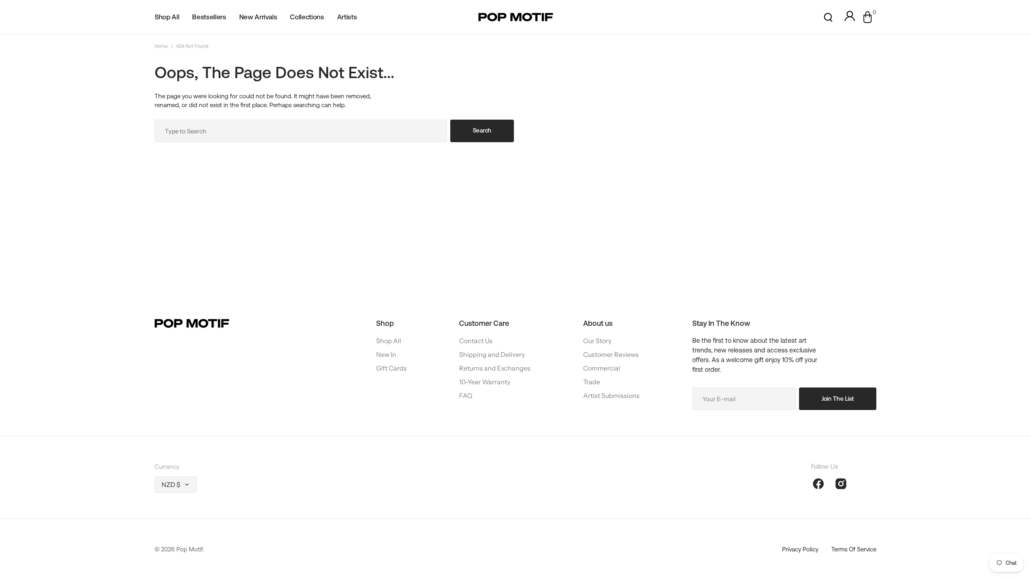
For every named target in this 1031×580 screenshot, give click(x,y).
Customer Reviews (611, 354)
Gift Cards (391, 368)
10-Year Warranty (484, 382)
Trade (591, 382)
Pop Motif (189, 549)
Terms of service (853, 549)
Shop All (388, 341)
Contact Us (476, 341)
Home (161, 46)
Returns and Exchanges (494, 368)
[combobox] (301, 131)
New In (386, 354)
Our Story (597, 341)
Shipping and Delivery (492, 354)
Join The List (838, 398)
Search (482, 130)
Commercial (601, 368)
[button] (828, 17)
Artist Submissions (611, 396)
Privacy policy (800, 549)
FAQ (465, 396)
